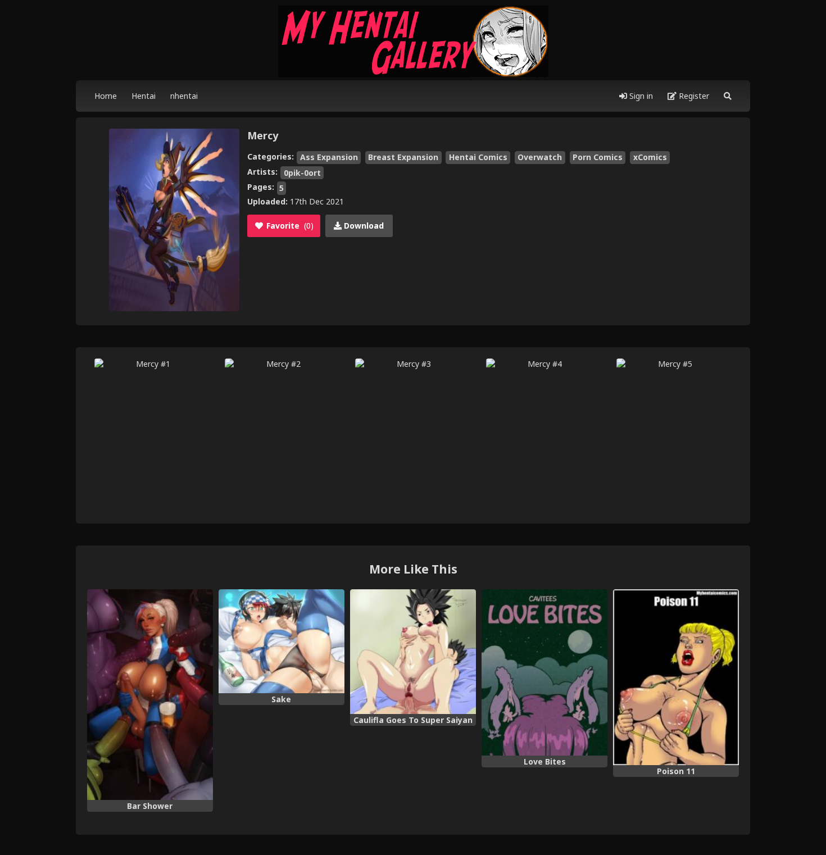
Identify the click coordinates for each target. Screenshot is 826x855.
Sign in (640, 95)
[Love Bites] (544, 672)
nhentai (184, 95)
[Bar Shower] (150, 694)
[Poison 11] (676, 677)
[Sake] (281, 641)
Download (363, 225)
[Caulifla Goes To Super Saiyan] (413, 651)
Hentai (143, 95)
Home (105, 95)
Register (693, 95)
